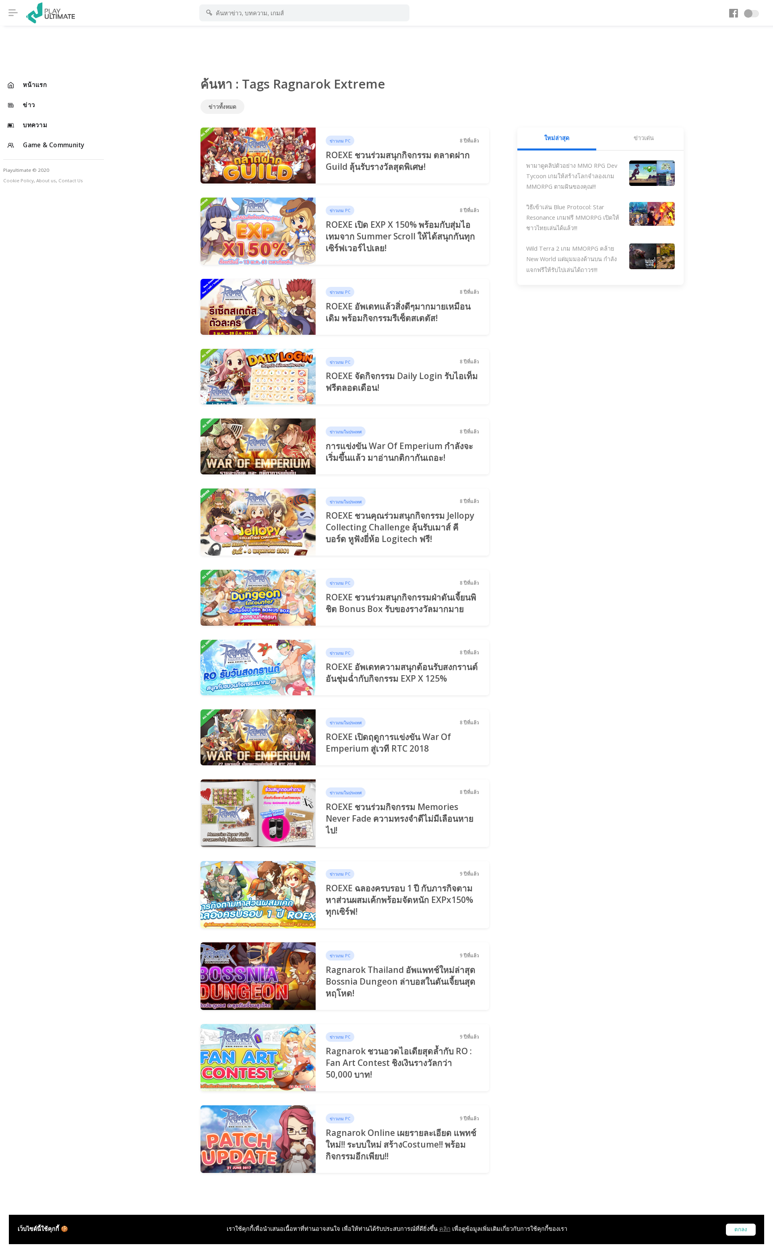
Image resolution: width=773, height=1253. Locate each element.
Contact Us (70, 180)
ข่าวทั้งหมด (222, 106)
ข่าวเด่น (644, 138)
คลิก (445, 1228)
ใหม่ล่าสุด (556, 138)
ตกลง (740, 1229)
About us (46, 180)
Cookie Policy (18, 180)
